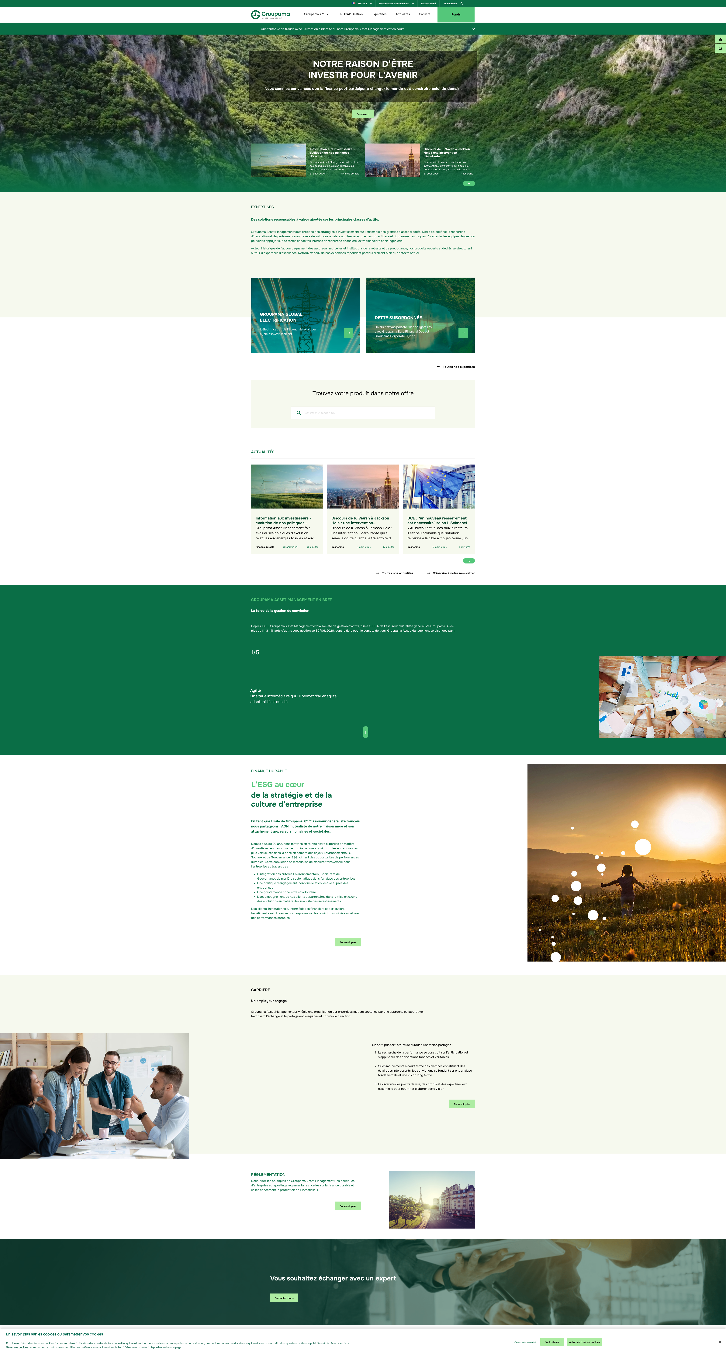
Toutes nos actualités (397, 572)
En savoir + (363, 114)
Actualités (403, 13)
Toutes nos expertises (459, 366)
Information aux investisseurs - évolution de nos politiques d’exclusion (332, 152)
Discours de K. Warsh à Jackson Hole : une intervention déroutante (447, 152)
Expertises (379, 13)
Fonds (456, 13)
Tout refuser (552, 1342)
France (362, 3)
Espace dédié (428, 3)
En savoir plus (348, 942)
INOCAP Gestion (351, 13)
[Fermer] (720, 1342)
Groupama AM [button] (314, 13)
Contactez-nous (284, 1298)
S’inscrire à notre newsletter (454, 572)
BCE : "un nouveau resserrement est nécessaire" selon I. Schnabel (437, 520)
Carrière (424, 13)
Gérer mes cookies (525, 1342)
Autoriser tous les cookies (584, 1342)
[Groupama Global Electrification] (348, 333)
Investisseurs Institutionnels (394, 3)
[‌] (473, 29)
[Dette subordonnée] (463, 333)
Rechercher (451, 3)
